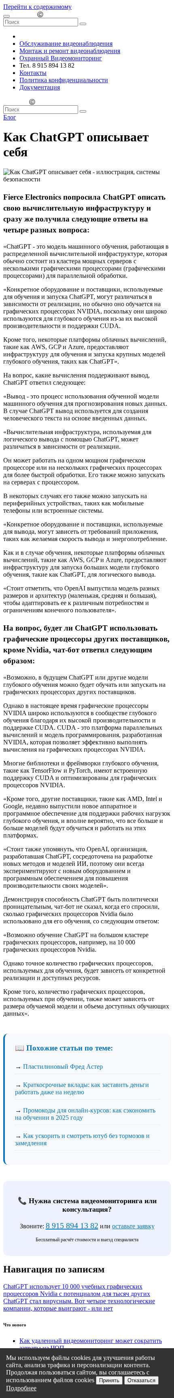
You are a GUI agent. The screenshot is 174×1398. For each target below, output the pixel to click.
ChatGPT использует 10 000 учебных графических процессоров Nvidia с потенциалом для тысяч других (76, 1290)
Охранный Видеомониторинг (60, 58)
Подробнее (21, 1388)
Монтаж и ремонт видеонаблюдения (69, 50)
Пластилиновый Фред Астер (63, 1066)
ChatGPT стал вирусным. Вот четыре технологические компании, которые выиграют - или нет (79, 1305)
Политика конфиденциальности (63, 80)
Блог (9, 117)
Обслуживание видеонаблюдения (65, 43)
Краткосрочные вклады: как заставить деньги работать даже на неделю (82, 1088)
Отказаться (141, 1380)
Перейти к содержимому (37, 6)
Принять (109, 1380)
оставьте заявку (133, 1226)
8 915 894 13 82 (72, 1225)
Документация (39, 87)
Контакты (33, 72)
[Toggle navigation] (6, 16)
